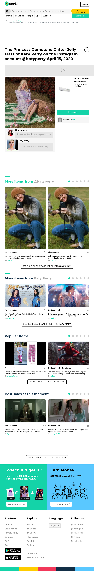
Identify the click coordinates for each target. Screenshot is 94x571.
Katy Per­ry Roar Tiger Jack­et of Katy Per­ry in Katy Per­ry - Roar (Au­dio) (24, 315)
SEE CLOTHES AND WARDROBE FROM (47, 266)
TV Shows (31, 533)
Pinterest (78, 533)
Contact (9, 537)
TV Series (19, 16)
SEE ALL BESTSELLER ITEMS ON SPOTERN (47, 458)
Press (7, 545)
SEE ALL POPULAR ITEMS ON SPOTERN (47, 382)
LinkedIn (77, 541)
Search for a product (16, 504)
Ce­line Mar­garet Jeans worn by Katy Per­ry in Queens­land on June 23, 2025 (65, 257)
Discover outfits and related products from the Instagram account (34, 135)
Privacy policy (11, 533)
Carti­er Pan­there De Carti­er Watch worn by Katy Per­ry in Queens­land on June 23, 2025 (25, 257)
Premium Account (36, 557)
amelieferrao (12, 376)
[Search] (7, 11)
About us (9, 524)
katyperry (21, 21)
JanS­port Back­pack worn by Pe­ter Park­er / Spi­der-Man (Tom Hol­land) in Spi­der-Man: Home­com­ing (67, 373)
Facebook (78, 524)
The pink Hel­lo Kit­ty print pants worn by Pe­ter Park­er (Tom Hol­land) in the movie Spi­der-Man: (25, 373)
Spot (38, 16)
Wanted (47, 16)
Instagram (78, 529)
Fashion (31, 545)
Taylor (9, 260)
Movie (9, 16)
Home (8, 21)
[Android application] (13, 550)
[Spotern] (12, 4)
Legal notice (11, 529)
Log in (85, 4)
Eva (73, 120)
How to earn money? (61, 504)
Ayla (9, 434)
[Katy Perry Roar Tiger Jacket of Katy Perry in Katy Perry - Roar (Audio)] (25, 295)
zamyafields (56, 434)
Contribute (81, 16)
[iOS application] (13, 557)
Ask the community (81, 11)
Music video (32, 537)
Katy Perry (23, 141)
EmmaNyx (11, 318)
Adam (53, 376)
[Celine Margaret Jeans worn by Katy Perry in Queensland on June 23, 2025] (68, 218)
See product (73, 112)
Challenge (32, 553)
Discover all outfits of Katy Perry (36, 147)
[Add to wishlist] (44, 252)
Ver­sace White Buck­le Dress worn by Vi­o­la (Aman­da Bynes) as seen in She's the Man (68, 430)
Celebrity (31, 541)
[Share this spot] (86, 49)
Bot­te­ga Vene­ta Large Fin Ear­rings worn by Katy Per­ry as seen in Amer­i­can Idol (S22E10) (68, 315)
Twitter (77, 537)
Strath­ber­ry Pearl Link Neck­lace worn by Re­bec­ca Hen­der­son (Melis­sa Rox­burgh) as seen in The (24, 430)
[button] (69, 181)
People (29, 16)
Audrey (54, 318)
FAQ (7, 541)
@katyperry (21, 130)
